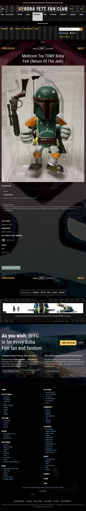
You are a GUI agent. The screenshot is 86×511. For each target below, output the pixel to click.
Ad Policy (56, 501)
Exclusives (6, 471)
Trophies (47, 422)
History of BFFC (49, 465)
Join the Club (68, 343)
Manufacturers (7, 405)
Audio (5, 451)
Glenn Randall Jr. (50, 444)
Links (46, 418)
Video (5, 455)
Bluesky (54, 292)
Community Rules (19, 501)
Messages (48, 420)
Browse (5, 29)
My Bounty (6, 397)
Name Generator (50, 416)
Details (5, 425)
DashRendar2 (10, 240)
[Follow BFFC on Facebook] (33, 495)
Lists (4, 403)
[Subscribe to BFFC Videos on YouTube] (46, 495)
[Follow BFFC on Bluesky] (53, 495)
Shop (46, 467)
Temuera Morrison (50, 431)
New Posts (6, 436)
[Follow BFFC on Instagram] (36, 495)
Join (81, 9)
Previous (8, 48)
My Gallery (28, 29)
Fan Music (6, 449)
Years (5, 412)
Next (81, 48)
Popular (18, 29)
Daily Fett (6, 445)
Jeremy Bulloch (50, 452)
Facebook (36, 292)
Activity (47, 410)
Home (2, 14)
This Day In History (50, 394)
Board (28, 14)
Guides (5, 473)
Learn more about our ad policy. (61, 321)
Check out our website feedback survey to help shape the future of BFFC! (43, 487)
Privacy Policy (38, 501)
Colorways (6, 401)
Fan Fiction (6, 457)
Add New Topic (7, 438)
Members (48, 414)
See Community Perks (11, 371)
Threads (61, 292)
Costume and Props (51, 450)
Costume (19, 14)
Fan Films (6, 453)
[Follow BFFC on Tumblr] (43, 495)
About (81, 14)
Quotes (47, 403)
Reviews (5, 410)
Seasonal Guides (8, 479)
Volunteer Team (50, 459)
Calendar (73, 14)
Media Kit (48, 461)
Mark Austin (49, 439)
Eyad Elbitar (49, 446)
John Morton (49, 437)
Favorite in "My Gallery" (11, 268)
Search (46, 474)
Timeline (5, 414)
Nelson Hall (49, 448)
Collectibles (9, 14)
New (11, 29)
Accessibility (48, 501)
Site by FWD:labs (66, 501)
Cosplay (5, 427)
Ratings (5, 407)
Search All (64, 33)
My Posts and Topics (9, 434)
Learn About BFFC (53, 371)
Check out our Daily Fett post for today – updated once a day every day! (43, 2)
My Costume (6, 420)
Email (49, 292)
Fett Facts (48, 396)
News (45, 14)
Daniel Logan (49, 433)
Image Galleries (8, 447)
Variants (6, 423)
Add (36, 29)
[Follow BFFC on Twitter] (39, 495)
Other (74, 33)
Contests (48, 412)
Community (63, 14)
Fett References (50, 398)
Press (47, 463)
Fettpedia (53, 14)
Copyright (29, 501)
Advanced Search (64, 37)
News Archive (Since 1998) (10, 468)
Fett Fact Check (8, 477)
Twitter (42, 292)
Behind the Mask (50, 392)
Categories (6, 399)
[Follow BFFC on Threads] (49, 495)
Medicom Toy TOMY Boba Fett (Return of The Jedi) (19, 198)
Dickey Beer (48, 442)
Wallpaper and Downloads (11, 462)
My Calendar (49, 429)
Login (71, 9)
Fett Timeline (49, 401)
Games (5, 459)
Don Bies (47, 435)
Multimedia (36, 14)
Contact (47, 470)
